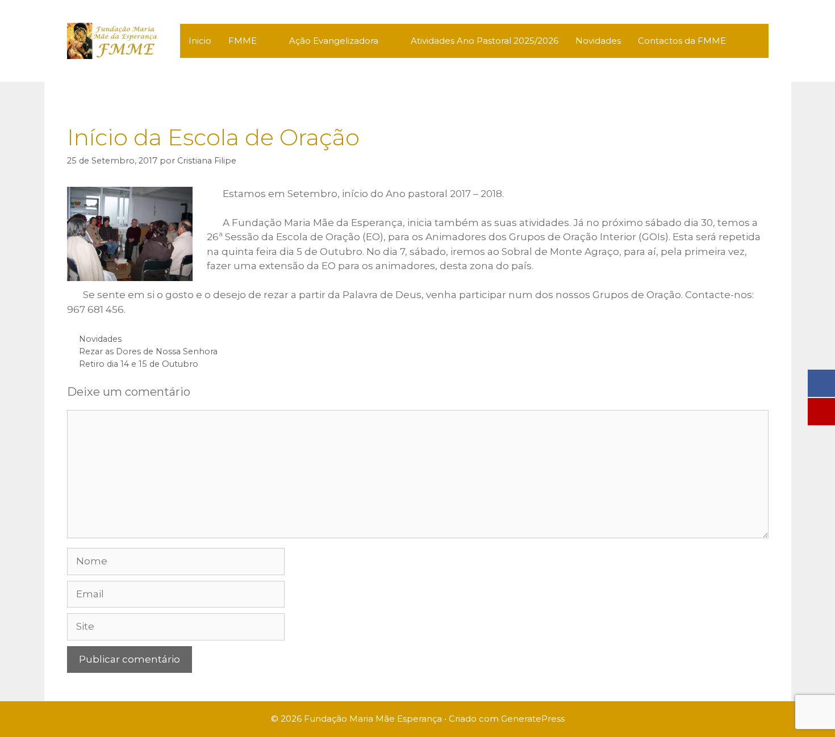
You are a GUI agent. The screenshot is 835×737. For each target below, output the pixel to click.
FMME (242, 40)
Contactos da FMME (682, 40)
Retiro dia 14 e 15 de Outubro (138, 364)
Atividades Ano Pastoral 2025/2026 (484, 40)
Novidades (598, 40)
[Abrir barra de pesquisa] (751, 41)
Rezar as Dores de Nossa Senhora (148, 351)
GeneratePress (533, 718)
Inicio (200, 40)
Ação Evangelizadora (333, 40)
